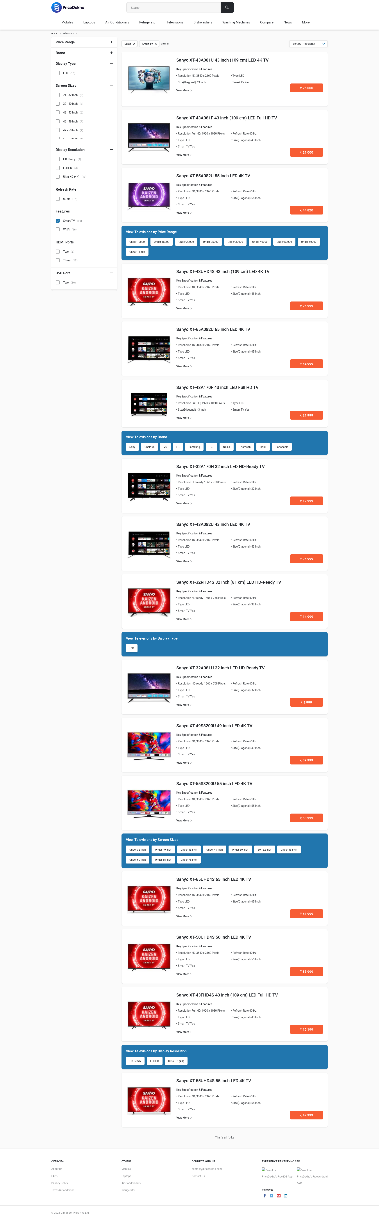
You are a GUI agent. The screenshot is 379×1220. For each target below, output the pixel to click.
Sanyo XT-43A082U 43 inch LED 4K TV (213, 524)
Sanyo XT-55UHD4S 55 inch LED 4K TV (213, 1080)
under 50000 (284, 241)
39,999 (306, 760)
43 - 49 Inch (73, 121)
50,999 (306, 818)
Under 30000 (235, 241)
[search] (227, 7)
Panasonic (281, 447)
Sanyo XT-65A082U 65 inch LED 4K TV (213, 329)
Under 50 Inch (240, 849)
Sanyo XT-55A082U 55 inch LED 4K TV (213, 176)
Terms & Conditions (62, 1190)
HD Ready (135, 1061)
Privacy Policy (59, 1183)
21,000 (306, 152)
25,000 (306, 88)
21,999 (306, 415)
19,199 (306, 1029)
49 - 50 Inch (73, 130)
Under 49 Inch (214, 849)
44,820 (306, 210)
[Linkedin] (285, 1196)
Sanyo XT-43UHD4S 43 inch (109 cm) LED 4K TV (223, 271)
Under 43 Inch (189, 849)
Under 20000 (186, 241)
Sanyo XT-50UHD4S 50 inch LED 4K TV (213, 937)
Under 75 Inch (189, 859)
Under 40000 (260, 241)
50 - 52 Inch (265, 849)
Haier (263, 447)
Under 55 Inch (289, 849)
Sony (132, 447)
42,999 (306, 1115)
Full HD (154, 1061)
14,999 (306, 616)
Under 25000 (210, 241)
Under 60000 (308, 241)
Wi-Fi (70, 229)
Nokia (226, 447)
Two (68, 252)
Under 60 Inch (137, 859)
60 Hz (70, 199)
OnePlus (149, 447)
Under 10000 (137, 241)
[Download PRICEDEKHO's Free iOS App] (277, 1173)
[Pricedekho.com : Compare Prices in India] (70, 7)
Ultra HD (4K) (176, 1061)
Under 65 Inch (163, 859)
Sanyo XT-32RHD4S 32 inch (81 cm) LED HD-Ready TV (228, 582)
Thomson (245, 447)
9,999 (306, 702)
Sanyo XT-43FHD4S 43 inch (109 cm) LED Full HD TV (227, 995)
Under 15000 (161, 241)
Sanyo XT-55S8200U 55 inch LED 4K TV (214, 783)
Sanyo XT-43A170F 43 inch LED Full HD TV (217, 387)
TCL (211, 447)
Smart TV (72, 221)
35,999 (306, 971)
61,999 (306, 913)
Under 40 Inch (163, 849)
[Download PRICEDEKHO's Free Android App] (312, 1176)
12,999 (306, 501)
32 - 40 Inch (73, 104)
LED (131, 648)
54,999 (306, 364)
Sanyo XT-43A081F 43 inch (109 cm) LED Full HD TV (226, 118)
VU (165, 447)
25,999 (306, 559)
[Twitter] (271, 1196)
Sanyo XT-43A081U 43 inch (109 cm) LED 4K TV (222, 60)
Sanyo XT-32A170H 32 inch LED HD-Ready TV (220, 466)
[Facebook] (264, 1196)
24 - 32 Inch (73, 95)
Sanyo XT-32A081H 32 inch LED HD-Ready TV (220, 668)
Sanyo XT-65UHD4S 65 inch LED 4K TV (213, 879)
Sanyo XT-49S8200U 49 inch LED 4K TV (214, 726)
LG (177, 447)
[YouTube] (278, 1196)
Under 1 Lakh (137, 252)
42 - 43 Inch (73, 112)
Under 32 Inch (137, 849)
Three (70, 260)
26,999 (306, 306)
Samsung (194, 447)
